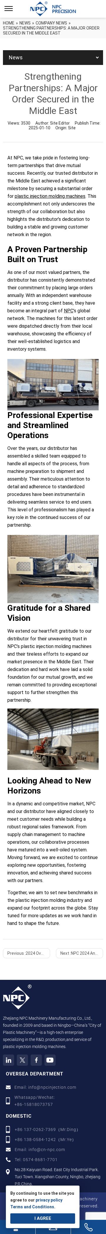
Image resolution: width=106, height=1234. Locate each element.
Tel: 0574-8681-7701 (36, 1159)
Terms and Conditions (32, 1206)
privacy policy (49, 1200)
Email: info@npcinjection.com (45, 1087)
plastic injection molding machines (50, 196)
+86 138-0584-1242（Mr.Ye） (45, 1139)
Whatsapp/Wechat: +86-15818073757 (34, 1101)
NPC (68, 311)
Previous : (28, 953)
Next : (81, 953)
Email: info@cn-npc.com (40, 1149)
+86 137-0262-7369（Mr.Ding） (48, 1129)
